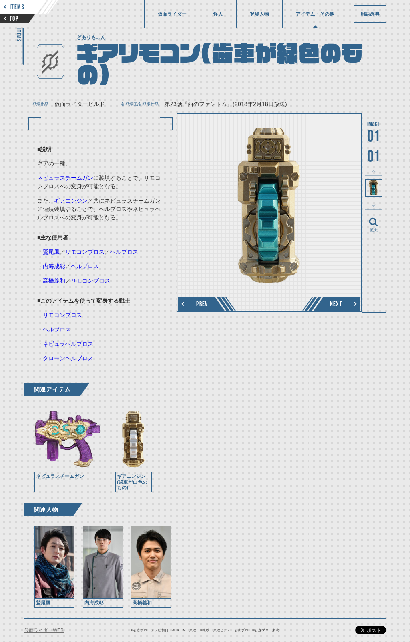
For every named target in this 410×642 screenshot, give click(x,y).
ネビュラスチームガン (65, 178)
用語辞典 (370, 14)
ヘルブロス (124, 252)
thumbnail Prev (373, 171)
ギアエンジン (71, 200)
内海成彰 (54, 266)
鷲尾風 (51, 252)
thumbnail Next (373, 205)
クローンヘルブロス (68, 358)
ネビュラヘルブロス (68, 344)
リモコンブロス (85, 252)
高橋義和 (54, 280)
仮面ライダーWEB (44, 630)
